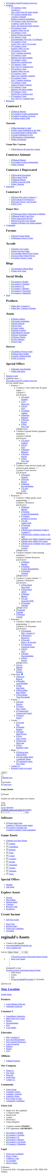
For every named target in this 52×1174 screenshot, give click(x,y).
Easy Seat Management (15, 1040)
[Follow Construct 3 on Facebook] (21, 291)
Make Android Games (42, 539)
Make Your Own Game (15, 1018)
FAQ (19, 204)
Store (8, 295)
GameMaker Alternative (15, 1016)
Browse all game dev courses (28, 149)
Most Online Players (26, 256)
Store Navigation (25, 810)
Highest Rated (25, 356)
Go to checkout (7, 807)
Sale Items (20, 371)
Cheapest (9, 904)
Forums (14, 700)
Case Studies (11, 1028)
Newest (9, 898)
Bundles (9, 885)
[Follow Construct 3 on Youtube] (20, 284)
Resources (10, 101)
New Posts (21, 271)
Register (9, 376)
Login (15, 376)
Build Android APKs (28, 133)
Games (21, 328)
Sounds (26, 333)
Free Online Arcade (14, 1098)
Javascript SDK (23, 182)
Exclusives (20, 358)
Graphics (22, 330)
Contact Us (15, 766)
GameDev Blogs (12, 1096)
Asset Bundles (25, 369)
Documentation (12, 1023)
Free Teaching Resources (16, 1042)
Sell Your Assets (12, 920)
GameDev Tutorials (14, 1094)
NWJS (24, 177)
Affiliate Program (13, 1061)
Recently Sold (11, 907)
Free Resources (28, 199)
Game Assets (11, 1089)
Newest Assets (26, 351)
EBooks (21, 323)
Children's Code (12, 1158)
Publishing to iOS (25, 135)
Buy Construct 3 (23, 306)
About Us (10, 1070)
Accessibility (11, 1161)
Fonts (19, 326)
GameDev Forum (13, 1092)
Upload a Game (25, 258)
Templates (22, 335)
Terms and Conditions (15, 928)
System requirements (29, 114)
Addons (21, 319)
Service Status (11, 1163)
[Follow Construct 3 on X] (17, 286)
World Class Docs (26, 216)
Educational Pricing (24, 218)
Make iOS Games (40, 541)
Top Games (24, 249)
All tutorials (21, 139)
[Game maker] (21, 381)
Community (11, 225)
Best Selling (24, 354)
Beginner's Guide (24, 128)
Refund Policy (12, 926)
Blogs (13, 750)
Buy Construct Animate (26, 308)
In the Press (10, 1077)
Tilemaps (20, 339)
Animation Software (14, 1006)
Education (10, 186)
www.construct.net (13, 948)
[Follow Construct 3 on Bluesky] (20, 288)
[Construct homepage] (21, 3)
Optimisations (29, 137)
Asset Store (16, 674)
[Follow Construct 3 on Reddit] (19, 282)
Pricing (9, 1021)
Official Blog (27, 269)
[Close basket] (6, 784)
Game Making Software (15, 1004)
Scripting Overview (27, 116)
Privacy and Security (28, 202)
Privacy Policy (12, 1156)
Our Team (10, 1073)
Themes (22, 337)
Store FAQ (10, 924)
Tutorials (20, 164)
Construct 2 (27, 578)
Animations (24, 321)
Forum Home (24, 236)
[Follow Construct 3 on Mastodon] (21, 293)
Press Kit (9, 1075)
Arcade (14, 720)
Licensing (10, 931)
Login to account (25, 768)
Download (26, 175)
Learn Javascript (12, 1044)
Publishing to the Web (31, 130)
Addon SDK (24, 118)
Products (9, 5)
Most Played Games (30, 253)
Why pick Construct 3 (27, 197)
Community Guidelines (15, 1101)
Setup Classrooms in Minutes (33, 214)
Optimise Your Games (42, 543)
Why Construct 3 (13, 1037)
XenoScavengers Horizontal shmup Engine (23, 970)
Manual (22, 111)
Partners (9, 1046)
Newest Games (23, 251)
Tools (19, 342)
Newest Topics (27, 238)
